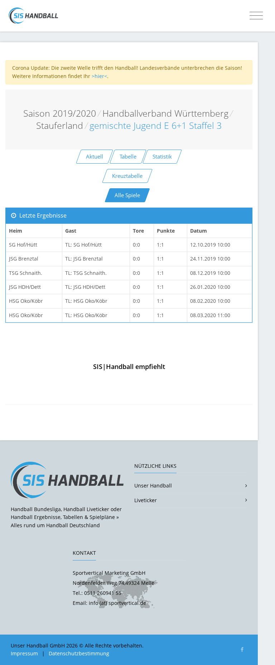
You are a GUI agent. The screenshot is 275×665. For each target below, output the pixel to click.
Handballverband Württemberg (165, 113)
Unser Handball (153, 485)
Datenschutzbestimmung (79, 653)
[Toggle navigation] (256, 15)
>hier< (99, 76)
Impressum (24, 653)
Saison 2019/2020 (59, 113)
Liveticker (145, 500)
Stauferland (59, 125)
